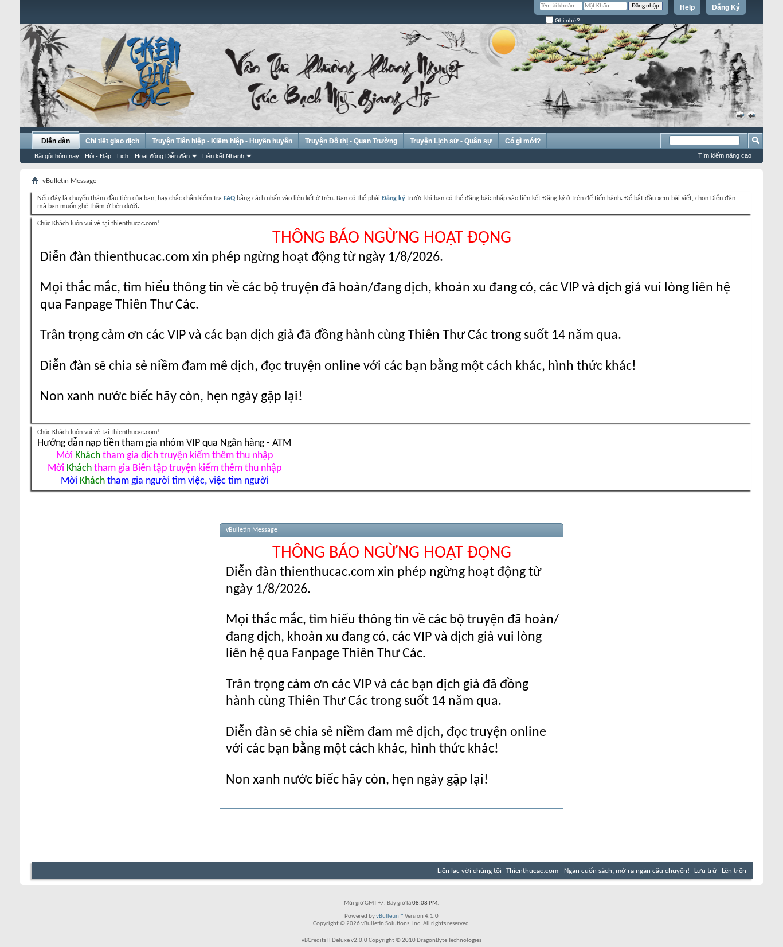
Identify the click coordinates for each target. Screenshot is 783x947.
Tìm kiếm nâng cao (724, 155)
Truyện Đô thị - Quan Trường (351, 141)
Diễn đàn (55, 141)
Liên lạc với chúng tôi (469, 871)
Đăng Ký (726, 7)
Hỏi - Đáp (98, 156)
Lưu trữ (705, 871)
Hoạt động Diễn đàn (162, 156)
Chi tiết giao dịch (112, 141)
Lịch (122, 156)
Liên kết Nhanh (223, 156)
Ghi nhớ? (566, 20)
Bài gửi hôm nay (56, 156)
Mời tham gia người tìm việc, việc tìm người (164, 481)
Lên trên (734, 871)
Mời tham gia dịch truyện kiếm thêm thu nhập (164, 455)
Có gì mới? (523, 141)
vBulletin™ (390, 916)
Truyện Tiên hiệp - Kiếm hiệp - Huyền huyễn (222, 141)
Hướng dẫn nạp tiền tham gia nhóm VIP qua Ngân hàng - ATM (164, 443)
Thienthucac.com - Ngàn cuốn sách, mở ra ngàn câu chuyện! (598, 871)
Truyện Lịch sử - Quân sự (451, 141)
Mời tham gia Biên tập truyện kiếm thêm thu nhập (164, 468)
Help (687, 7)
